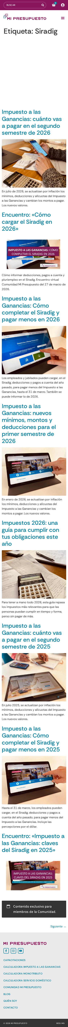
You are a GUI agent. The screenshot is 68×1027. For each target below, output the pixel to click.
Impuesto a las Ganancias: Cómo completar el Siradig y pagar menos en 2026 (31, 309)
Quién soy (10, 1000)
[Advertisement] (34, 72)
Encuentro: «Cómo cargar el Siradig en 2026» (27, 221)
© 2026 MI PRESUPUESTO (15, 1023)
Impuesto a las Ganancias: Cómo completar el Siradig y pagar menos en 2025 (31, 739)
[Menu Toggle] (63, 18)
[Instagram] (13, 951)
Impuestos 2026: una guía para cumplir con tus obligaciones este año (30, 533)
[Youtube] (20, 951)
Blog (7, 994)
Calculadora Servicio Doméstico (27, 980)
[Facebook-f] (6, 951)
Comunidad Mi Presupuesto (22, 987)
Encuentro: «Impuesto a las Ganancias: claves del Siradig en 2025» (33, 843)
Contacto (10, 1007)
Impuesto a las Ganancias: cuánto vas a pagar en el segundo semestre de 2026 (32, 122)
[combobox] (22, 5)
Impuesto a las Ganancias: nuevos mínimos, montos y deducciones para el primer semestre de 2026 (29, 423)
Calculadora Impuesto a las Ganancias (32, 966)
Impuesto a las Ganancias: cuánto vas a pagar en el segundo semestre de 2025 (32, 636)
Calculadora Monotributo (23, 973)
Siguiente (58, 926)
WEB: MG (60, 1023)
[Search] (44, 5)
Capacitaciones (14, 960)
